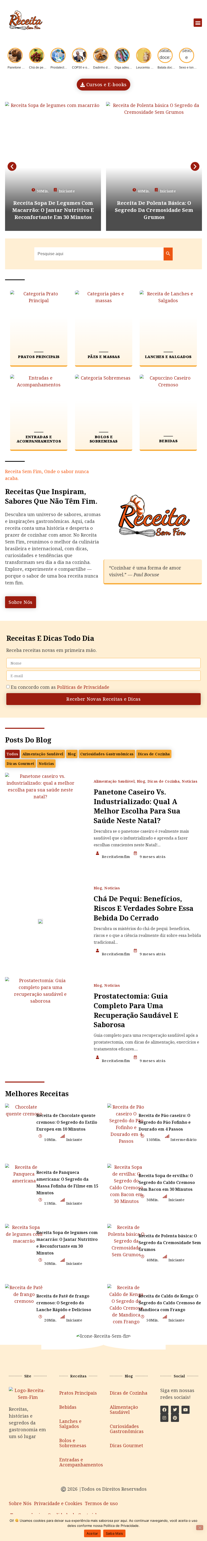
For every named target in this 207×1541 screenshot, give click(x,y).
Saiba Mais (114, 1533)
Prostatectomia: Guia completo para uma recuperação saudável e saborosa (136, 1010)
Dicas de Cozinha (154, 754)
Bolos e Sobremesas (72, 1442)
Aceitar (92, 1533)
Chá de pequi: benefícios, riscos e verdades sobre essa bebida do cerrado (143, 908)
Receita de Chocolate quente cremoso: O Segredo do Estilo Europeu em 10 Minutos (66, 1122)
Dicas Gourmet (20, 763)
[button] (198, 22)
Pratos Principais (78, 1393)
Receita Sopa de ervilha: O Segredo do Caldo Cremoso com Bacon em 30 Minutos (167, 1182)
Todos (12, 754)
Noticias (46, 763)
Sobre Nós (20, 1503)
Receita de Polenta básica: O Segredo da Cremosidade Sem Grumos (170, 1242)
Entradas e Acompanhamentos (78, 1462)
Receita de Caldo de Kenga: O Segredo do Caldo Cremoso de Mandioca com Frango (170, 1302)
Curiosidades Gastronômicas (107, 754)
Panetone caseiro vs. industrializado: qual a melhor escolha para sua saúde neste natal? (137, 806)
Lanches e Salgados (70, 1423)
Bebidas (67, 1407)
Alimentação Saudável (42, 754)
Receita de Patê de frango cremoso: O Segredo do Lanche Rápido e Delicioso (63, 1302)
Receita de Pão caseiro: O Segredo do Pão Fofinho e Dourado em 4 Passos (165, 1122)
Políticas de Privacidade (83, 687)
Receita (13, 471)
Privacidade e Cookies (58, 1503)
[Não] (199, 1527)
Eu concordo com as (60, 687)
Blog (72, 754)
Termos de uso (101, 1503)
